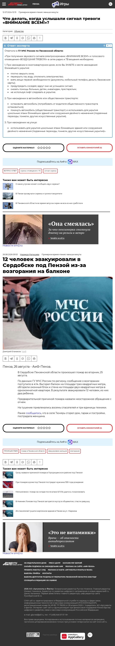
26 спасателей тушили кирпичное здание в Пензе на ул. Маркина (46, 511)
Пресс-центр (54, 563)
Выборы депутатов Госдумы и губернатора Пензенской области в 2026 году (60, 577)
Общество (19, 31)
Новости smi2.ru (13, 245)
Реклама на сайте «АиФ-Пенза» (80, 566)
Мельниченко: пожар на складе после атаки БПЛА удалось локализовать (50, 492)
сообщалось (33, 413)
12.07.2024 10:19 (9, 12)
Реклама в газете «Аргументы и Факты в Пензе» (70, 570)
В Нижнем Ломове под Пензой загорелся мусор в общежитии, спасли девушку (53, 501)
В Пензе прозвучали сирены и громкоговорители (39, 193)
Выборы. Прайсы (32, 573)
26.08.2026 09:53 (10, 254)
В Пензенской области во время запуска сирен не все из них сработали (49, 203)
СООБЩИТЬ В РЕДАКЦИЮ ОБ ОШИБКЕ (40, 580)
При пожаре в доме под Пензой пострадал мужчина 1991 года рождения (49, 482)
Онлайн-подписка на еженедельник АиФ (43, 566)
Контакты (47, 573)
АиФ (24, 351)
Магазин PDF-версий (72, 563)
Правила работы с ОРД (35, 570)
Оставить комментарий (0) (89, 148)
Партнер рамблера (50, 635)
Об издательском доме (35, 563)
